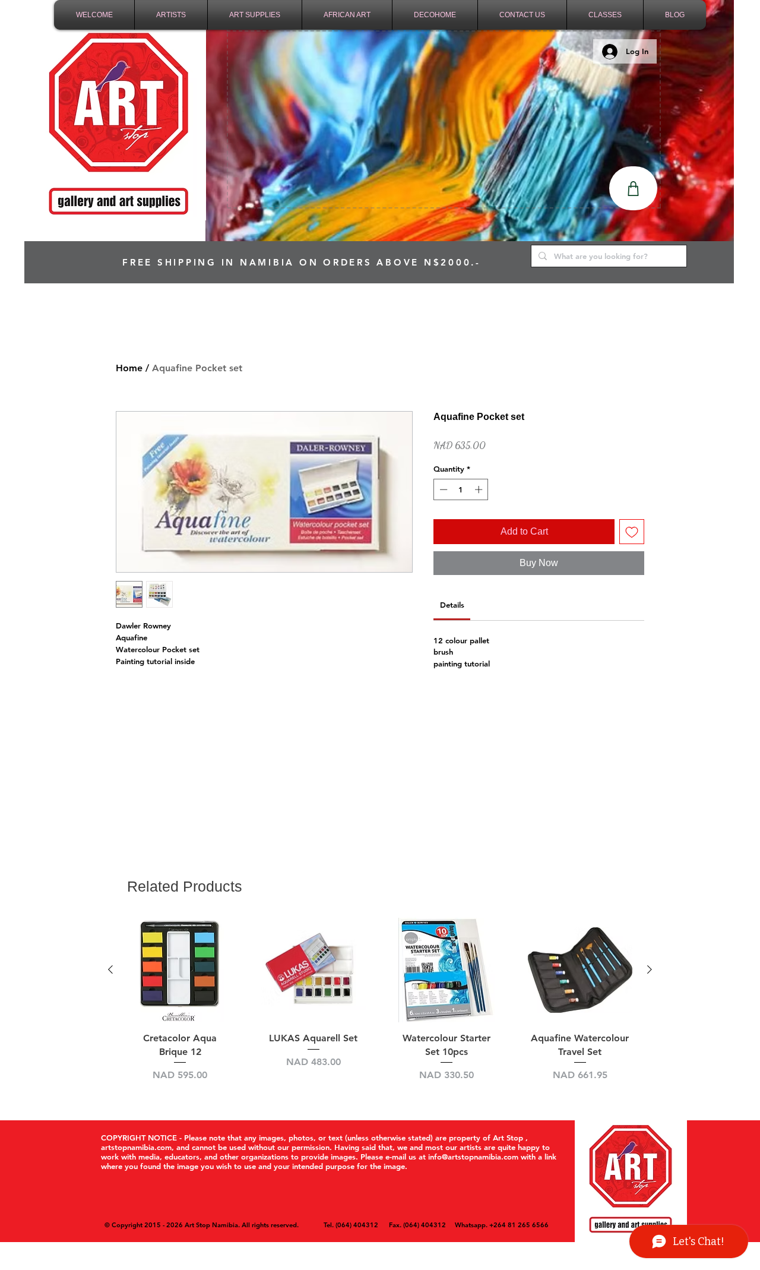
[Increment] (480, 489)
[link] (452, 604)
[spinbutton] (461, 489)
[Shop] (633, 188)
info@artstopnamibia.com (473, 1156)
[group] (380, 1007)
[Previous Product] (110, 969)
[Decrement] (442, 489)
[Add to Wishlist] (631, 531)
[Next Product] (649, 969)
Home (129, 368)
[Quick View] (180, 970)
